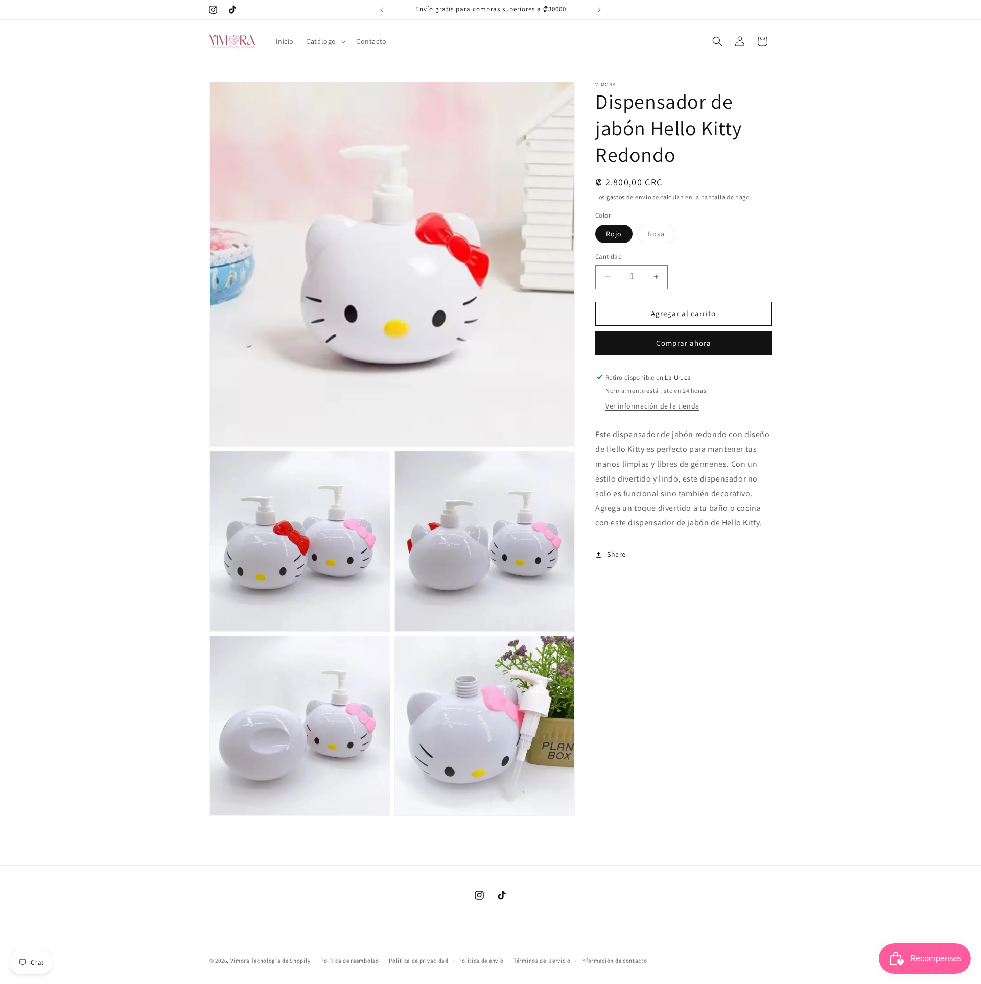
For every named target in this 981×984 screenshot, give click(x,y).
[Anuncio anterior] (381, 9)
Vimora (240, 960)
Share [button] (616, 554)
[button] (325, 41)
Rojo (614, 233)
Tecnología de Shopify (281, 960)
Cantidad (608, 256)
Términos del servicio (542, 960)
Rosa (661, 236)
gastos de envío (628, 197)
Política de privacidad (418, 960)
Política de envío (480, 960)
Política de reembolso (349, 960)
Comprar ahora (683, 342)
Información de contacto (613, 960)
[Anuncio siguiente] (599, 9)
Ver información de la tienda (652, 406)
